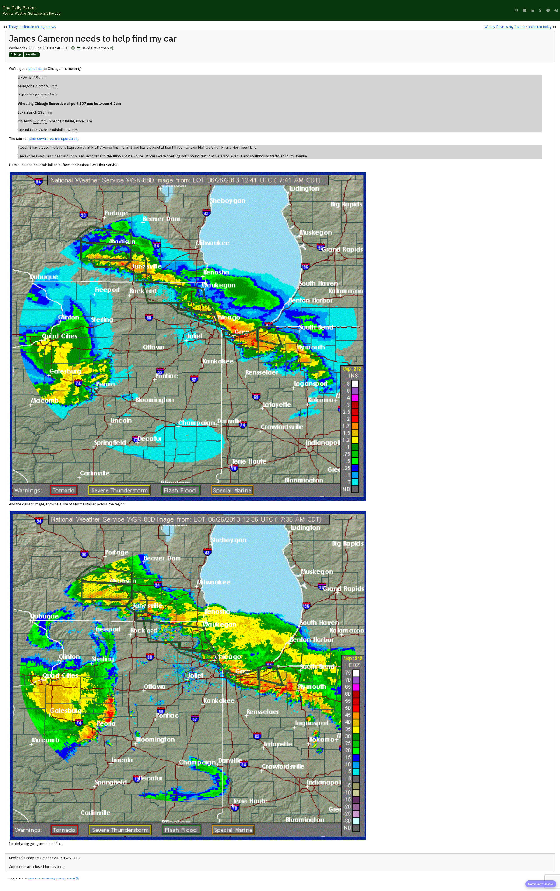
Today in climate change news (32, 27)
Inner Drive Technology (41, 878)
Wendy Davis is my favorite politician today (518, 27)
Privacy (60, 878)
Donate (70, 878)
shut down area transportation (53, 138)
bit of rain (36, 68)
